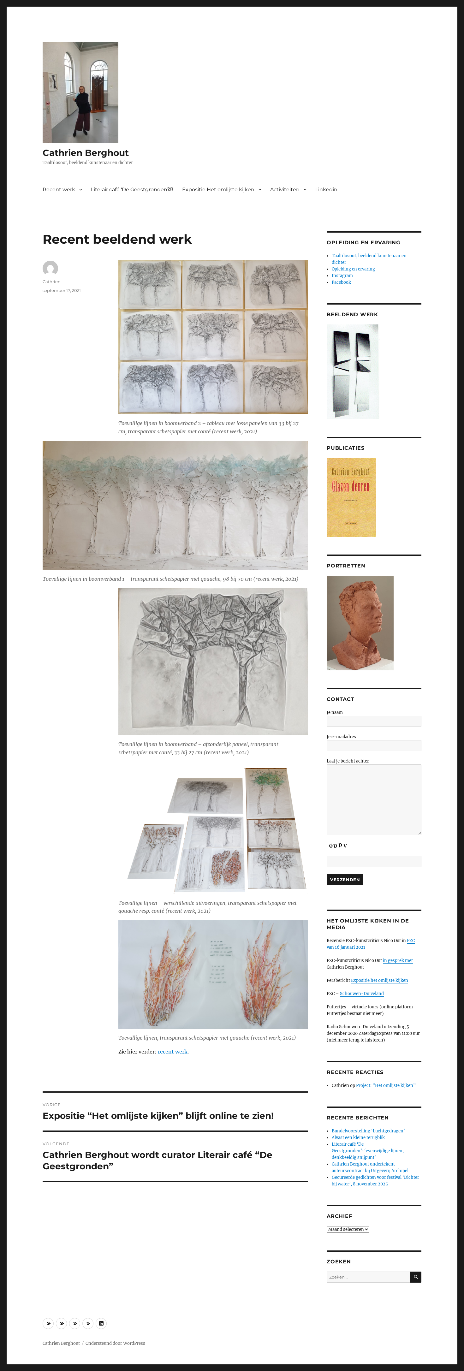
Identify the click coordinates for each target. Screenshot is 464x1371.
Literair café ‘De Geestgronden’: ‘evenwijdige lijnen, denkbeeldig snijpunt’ (368, 1151)
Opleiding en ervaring (353, 269)
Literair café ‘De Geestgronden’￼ (132, 190)
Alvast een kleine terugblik (358, 1137)
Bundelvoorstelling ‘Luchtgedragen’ (368, 1131)
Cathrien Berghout (86, 152)
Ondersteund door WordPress (115, 1343)
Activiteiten (285, 190)
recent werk (172, 1051)
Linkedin (326, 190)
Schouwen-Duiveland (362, 993)
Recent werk (59, 190)
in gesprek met (398, 960)
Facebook (341, 282)
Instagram (342, 275)
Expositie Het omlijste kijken (218, 190)
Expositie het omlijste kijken (379, 980)
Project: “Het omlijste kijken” (386, 1085)
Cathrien (52, 281)
